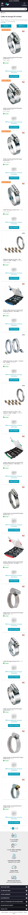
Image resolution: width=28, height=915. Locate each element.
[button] (14, 0)
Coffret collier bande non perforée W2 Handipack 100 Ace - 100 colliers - (13, 463)
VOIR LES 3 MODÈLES (14, 530)
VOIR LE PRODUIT (14, 76)
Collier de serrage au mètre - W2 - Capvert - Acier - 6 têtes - (12, 412)
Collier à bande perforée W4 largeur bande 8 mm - (12, 159)
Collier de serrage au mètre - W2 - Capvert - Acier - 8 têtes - (12, 260)
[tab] (14, 887)
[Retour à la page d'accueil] (7, 4)
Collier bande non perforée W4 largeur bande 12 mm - (13, 758)
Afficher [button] (22, 26)
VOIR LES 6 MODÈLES (14, 725)
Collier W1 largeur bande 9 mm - (12, 210)
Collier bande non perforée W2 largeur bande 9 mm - (13, 514)
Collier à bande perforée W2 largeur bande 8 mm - (12, 58)
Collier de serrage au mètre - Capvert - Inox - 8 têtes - (13, 361)
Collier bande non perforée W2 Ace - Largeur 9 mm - (12, 806)
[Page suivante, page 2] (17, 828)
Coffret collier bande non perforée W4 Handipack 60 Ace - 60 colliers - (13, 562)
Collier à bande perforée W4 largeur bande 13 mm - (12, 709)
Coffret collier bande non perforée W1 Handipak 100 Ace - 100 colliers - (13, 310)
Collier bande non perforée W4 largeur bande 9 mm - (13, 613)
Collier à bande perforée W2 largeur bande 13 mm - (12, 109)
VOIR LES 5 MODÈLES (14, 629)
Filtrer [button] (6, 26)
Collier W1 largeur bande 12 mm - (13, 661)
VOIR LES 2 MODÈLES (14, 677)
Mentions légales (4, 912)
